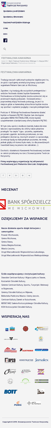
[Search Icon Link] (4, 50)
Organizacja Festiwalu (9, 63)
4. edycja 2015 (42, 61)
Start (10, 61)
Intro (5, 34)
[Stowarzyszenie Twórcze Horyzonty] (14, 4)
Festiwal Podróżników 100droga (24, 61)
